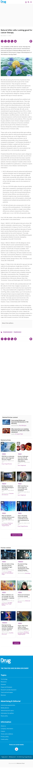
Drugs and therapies (6, 687)
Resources (4, 681)
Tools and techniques (7, 692)
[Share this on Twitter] (5, 41)
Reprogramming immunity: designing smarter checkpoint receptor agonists (7, 627)
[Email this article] (15, 41)
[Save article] (30, 41)
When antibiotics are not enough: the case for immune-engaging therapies (8, 597)
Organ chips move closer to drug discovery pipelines (23, 627)
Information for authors (7, 713)
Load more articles (16, 535)
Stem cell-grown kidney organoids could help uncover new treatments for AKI (23, 519)
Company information (7, 728)
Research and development (8, 690)
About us (3, 726)
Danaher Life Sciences (8, 494)
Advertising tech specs (7, 710)
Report (4, 483)
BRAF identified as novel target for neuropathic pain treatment (23, 488)
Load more (16, 643)
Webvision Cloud (20, 763)
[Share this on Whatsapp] (12, 41)
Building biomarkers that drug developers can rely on (8, 487)
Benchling (27, 573)
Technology (4, 679)
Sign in (11, 38)
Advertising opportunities (8, 705)
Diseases (3, 684)
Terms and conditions (7, 734)
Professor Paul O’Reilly (7, 523)
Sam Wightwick (22, 465)
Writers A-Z (12, 757)
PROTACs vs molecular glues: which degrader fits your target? (8, 457)
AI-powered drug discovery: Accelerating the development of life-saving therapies (23, 567)
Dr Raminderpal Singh (7, 573)
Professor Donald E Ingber (23, 632)
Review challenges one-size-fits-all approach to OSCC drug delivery (23, 458)
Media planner (5, 708)
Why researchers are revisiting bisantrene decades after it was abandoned (20, 430)
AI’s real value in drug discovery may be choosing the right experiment (8, 566)
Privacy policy (5, 736)
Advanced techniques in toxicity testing (24, 595)
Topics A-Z (4, 757)
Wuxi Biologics (22, 425)
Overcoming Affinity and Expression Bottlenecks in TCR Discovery (19, 421)
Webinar (20, 561)
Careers (3, 731)
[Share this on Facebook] (2, 41)
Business (3, 695)
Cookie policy (4, 739)
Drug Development (7, 332)
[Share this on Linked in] (8, 41)
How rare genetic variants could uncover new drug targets (8, 517)
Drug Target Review (7, 464)
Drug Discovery (17, 332)
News (19, 454)
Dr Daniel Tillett (19, 434)
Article (4, 454)
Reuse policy (4, 716)
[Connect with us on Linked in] (16, 749)
